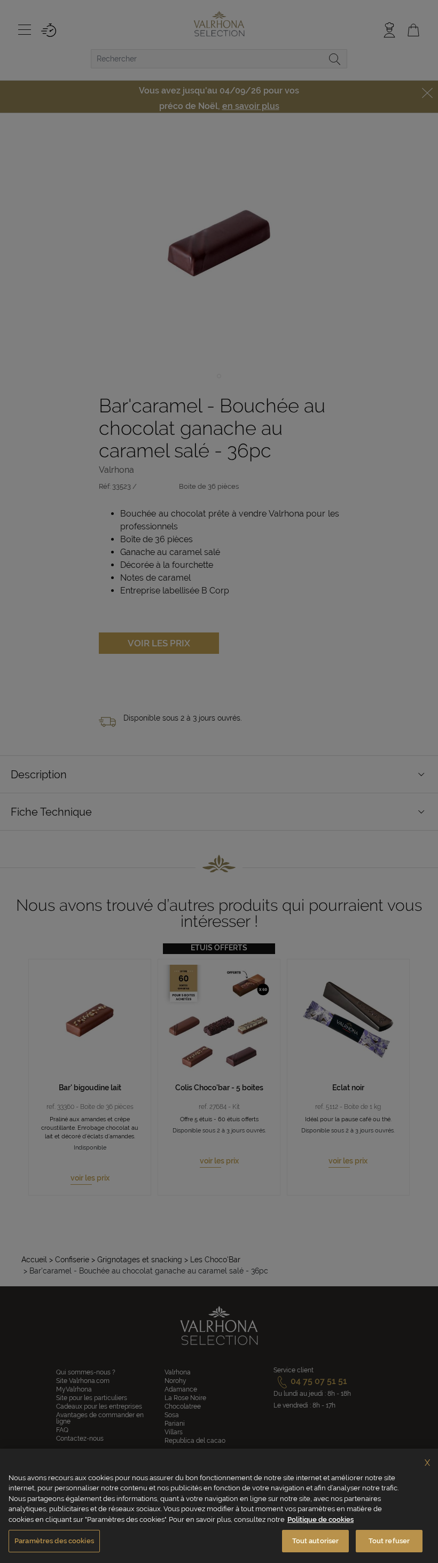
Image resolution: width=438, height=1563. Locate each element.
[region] (219, 1506)
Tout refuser (389, 1541)
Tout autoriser (315, 1541)
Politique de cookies (320, 1519)
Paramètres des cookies (54, 1541)
